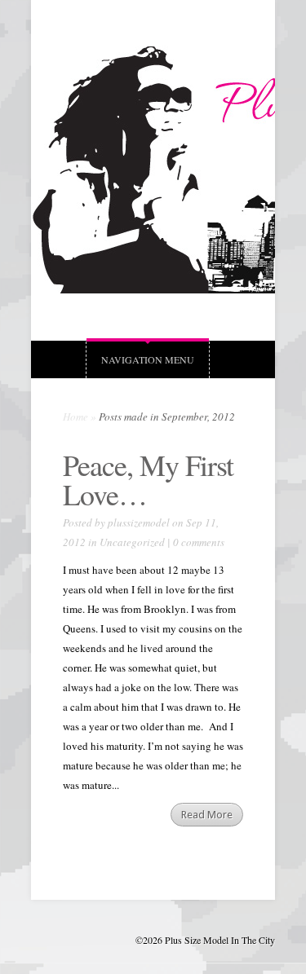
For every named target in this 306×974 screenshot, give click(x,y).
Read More (207, 815)
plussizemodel (139, 522)
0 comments (198, 542)
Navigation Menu (147, 359)
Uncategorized (132, 542)
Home (75, 416)
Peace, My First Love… (148, 479)
